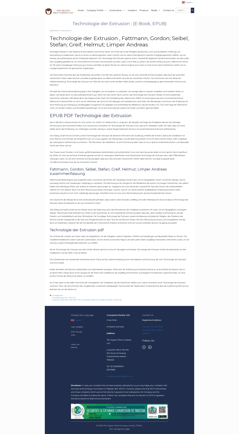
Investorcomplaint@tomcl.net (120, 376)
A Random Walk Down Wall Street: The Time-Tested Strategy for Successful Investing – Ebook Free (87, 300)
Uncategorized (57, 295)
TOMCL (139, 426)
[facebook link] (144, 347)
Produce (144, 10)
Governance (115, 10)
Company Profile (95, 10)
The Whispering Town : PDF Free (63, 298)
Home (81, 10)
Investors (132, 10)
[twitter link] (149, 347)
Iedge (127, 429)
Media (154, 10)
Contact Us (168, 10)
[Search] (192, 10)
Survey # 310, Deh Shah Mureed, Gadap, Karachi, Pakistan (152, 330)
